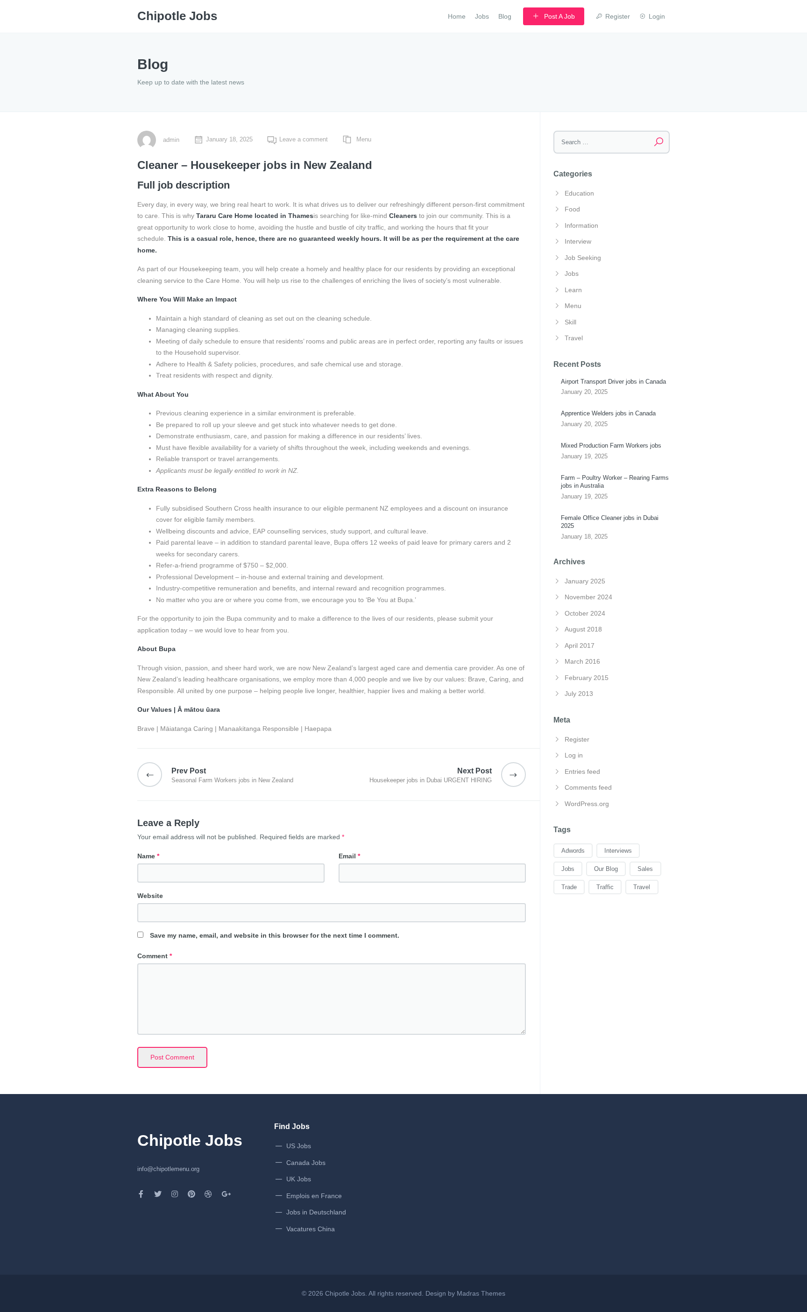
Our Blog (606, 868)
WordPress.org (587, 803)
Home (457, 16)
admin (171, 139)
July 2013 (579, 693)
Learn (573, 290)
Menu (363, 139)
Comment (154, 956)
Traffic (605, 887)
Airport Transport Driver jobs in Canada (613, 381)
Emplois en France (314, 1196)
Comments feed (588, 787)
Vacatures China (310, 1229)
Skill (570, 322)
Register (577, 739)
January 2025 (585, 581)
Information (581, 225)
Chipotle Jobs (345, 1293)
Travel (574, 338)
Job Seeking (583, 257)
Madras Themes (481, 1293)
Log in (574, 755)
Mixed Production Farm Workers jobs (611, 445)
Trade (569, 887)
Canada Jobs (306, 1162)
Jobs (482, 16)
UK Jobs (298, 1179)
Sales (645, 868)
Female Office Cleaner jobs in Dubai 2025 (609, 521)
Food (572, 209)
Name (148, 856)
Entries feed (582, 771)
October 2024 (585, 613)
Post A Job (559, 16)
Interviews (618, 850)
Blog (504, 16)
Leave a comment (303, 139)
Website (150, 895)
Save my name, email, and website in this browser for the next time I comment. (274, 935)
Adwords (573, 850)
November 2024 (588, 597)
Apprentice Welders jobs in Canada (608, 413)
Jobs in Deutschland (316, 1212)
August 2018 (583, 629)
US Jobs (298, 1146)
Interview (578, 241)
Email (349, 856)
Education (579, 193)
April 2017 (580, 645)
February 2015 (587, 677)
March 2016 (582, 661)
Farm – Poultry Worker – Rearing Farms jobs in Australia (615, 481)
